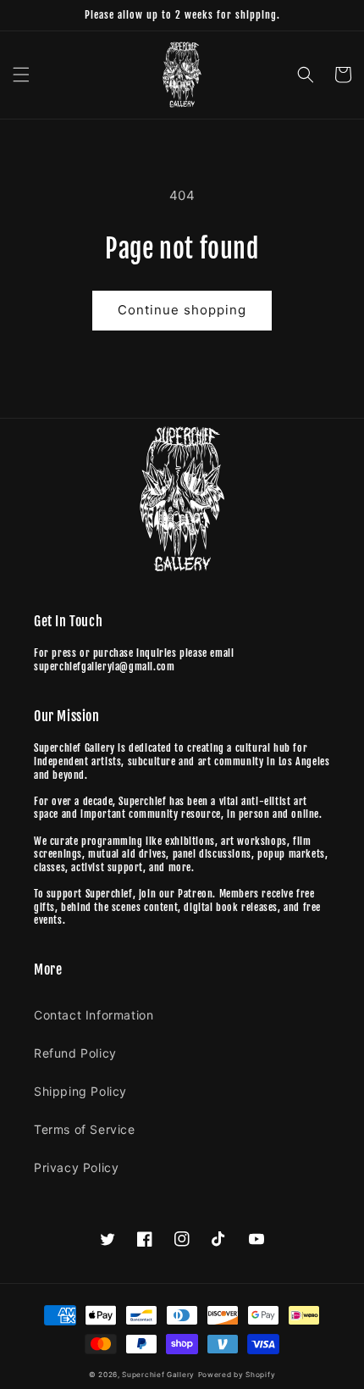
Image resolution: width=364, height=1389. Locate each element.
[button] (21, 74)
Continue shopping (182, 310)
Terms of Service (84, 1129)
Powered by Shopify (237, 1374)
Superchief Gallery (158, 1374)
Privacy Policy (76, 1167)
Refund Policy (75, 1053)
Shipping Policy (80, 1091)
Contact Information (93, 1015)
